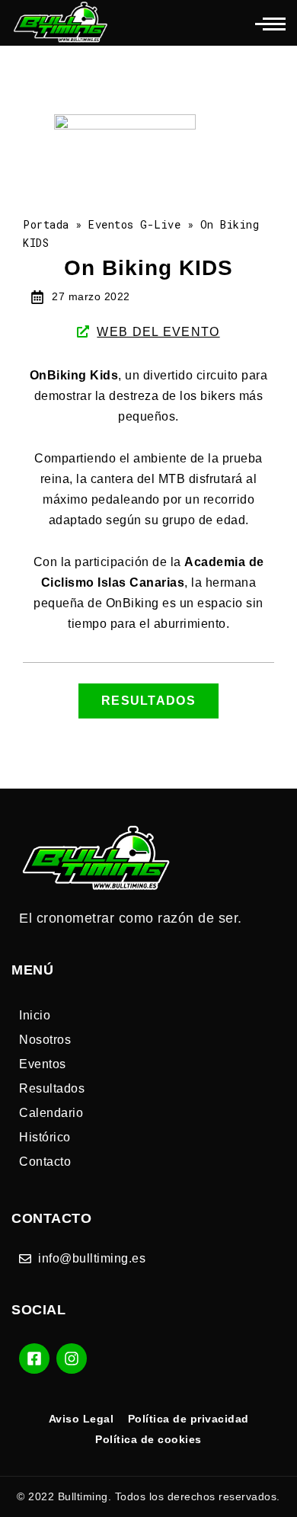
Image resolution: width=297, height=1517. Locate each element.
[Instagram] (71, 1358)
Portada (46, 224)
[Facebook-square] (34, 1358)
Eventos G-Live (134, 224)
